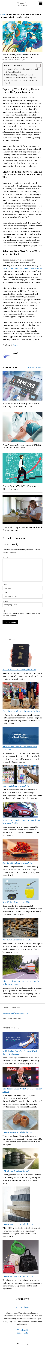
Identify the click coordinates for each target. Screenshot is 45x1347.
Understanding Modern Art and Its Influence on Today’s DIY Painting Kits (21, 76)
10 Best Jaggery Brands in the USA (17, 1132)
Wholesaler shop (22, 1344)
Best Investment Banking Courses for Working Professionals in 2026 (21, 405)
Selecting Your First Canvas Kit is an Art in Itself (22, 81)
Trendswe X (22, 1330)
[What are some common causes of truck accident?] (21, 736)
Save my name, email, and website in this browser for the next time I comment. (21, 614)
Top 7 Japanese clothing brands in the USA (21, 711)
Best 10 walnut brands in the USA (17, 939)
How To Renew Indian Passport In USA (19, 669)
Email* (5, 593)
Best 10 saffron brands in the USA (17, 863)
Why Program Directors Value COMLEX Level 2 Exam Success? (22, 446)
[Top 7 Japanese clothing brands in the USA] (21, 696)
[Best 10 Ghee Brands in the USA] (21, 889)
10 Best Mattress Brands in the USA (18, 1224)
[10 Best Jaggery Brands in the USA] (21, 1120)
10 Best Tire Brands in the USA (16, 1171)
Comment (6, 557)
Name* (5, 585)
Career (15, 345)
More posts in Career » (35, 367)
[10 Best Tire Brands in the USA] (21, 1158)
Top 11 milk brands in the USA (16, 786)
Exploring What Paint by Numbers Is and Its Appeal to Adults (22, 70)
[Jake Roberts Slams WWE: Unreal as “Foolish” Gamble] (21, 1077)
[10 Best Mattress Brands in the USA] (16, 1204)
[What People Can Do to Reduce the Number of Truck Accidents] (21, 967)
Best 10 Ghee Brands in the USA (16, 902)
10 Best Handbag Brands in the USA (18, 1276)
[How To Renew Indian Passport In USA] (21, 656)
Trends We (22, 3)
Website (5, 601)
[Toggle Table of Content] (37, 66)
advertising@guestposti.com (15, 1013)
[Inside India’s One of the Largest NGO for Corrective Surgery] (21, 1041)
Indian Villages (22, 1307)
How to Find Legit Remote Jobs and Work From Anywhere (22, 529)
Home (2, 14)
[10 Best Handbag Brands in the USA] (21, 1257)
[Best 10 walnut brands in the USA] (21, 928)
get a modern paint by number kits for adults (22, 268)
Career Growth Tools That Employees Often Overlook (21, 487)
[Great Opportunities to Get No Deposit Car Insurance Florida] (21, 810)
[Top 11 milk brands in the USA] (21, 774)
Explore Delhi (22, 1332)
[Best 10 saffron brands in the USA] (21, 850)
